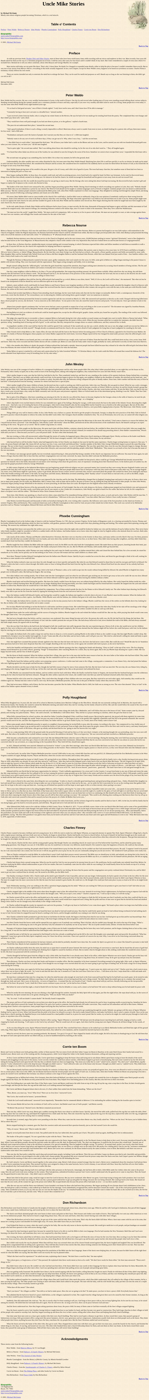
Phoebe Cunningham (49, 30)
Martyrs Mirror (26, 1348)
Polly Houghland (64, 30)
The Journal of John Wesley (31, 1356)
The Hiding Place (30, 1371)
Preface (3, 30)
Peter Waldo (12, 30)
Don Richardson (104, 30)
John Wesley (35, 30)
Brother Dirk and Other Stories (37, 59)
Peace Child (28, 1375)
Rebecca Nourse (24, 30)
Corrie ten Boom (90, 30)
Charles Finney (77, 30)
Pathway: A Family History (34, 1352)
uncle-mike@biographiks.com (12, 36)
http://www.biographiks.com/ (11, 38)
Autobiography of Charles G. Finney (39, 1367)
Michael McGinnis (14, 42)
